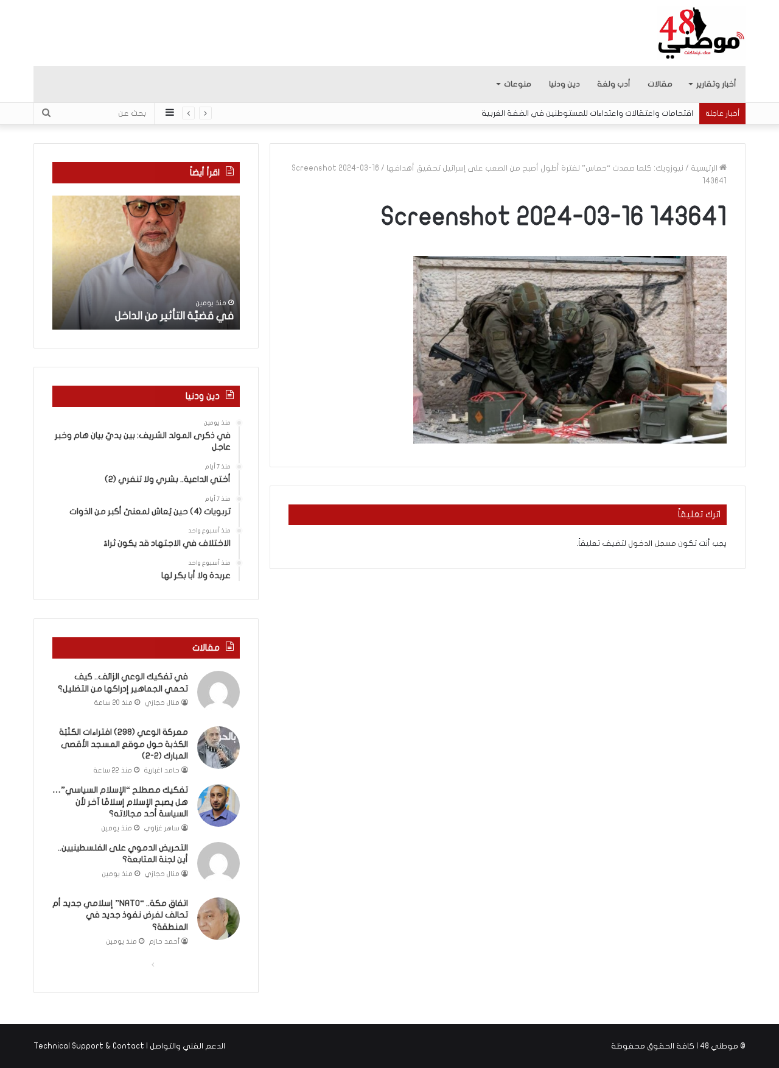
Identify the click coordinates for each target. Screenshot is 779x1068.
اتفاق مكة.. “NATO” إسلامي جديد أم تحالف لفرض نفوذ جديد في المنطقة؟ (120, 915)
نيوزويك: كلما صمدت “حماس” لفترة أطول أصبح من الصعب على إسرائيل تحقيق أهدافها (534, 168)
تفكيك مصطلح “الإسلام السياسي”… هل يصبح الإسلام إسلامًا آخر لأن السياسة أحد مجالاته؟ (120, 801)
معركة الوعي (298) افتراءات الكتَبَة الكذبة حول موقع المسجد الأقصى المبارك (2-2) (123, 743)
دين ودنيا (564, 84)
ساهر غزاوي (162, 828)
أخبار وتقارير (716, 84)
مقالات (660, 84)
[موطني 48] (701, 33)
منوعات (517, 84)
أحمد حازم (164, 941)
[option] (146, 263)
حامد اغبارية (162, 770)
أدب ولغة (614, 84)
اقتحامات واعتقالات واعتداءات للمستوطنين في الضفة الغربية (587, 113)
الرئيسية (705, 168)
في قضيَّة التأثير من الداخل (174, 316)
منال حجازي (162, 702)
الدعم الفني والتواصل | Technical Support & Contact (129, 1046)
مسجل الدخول (652, 543)
